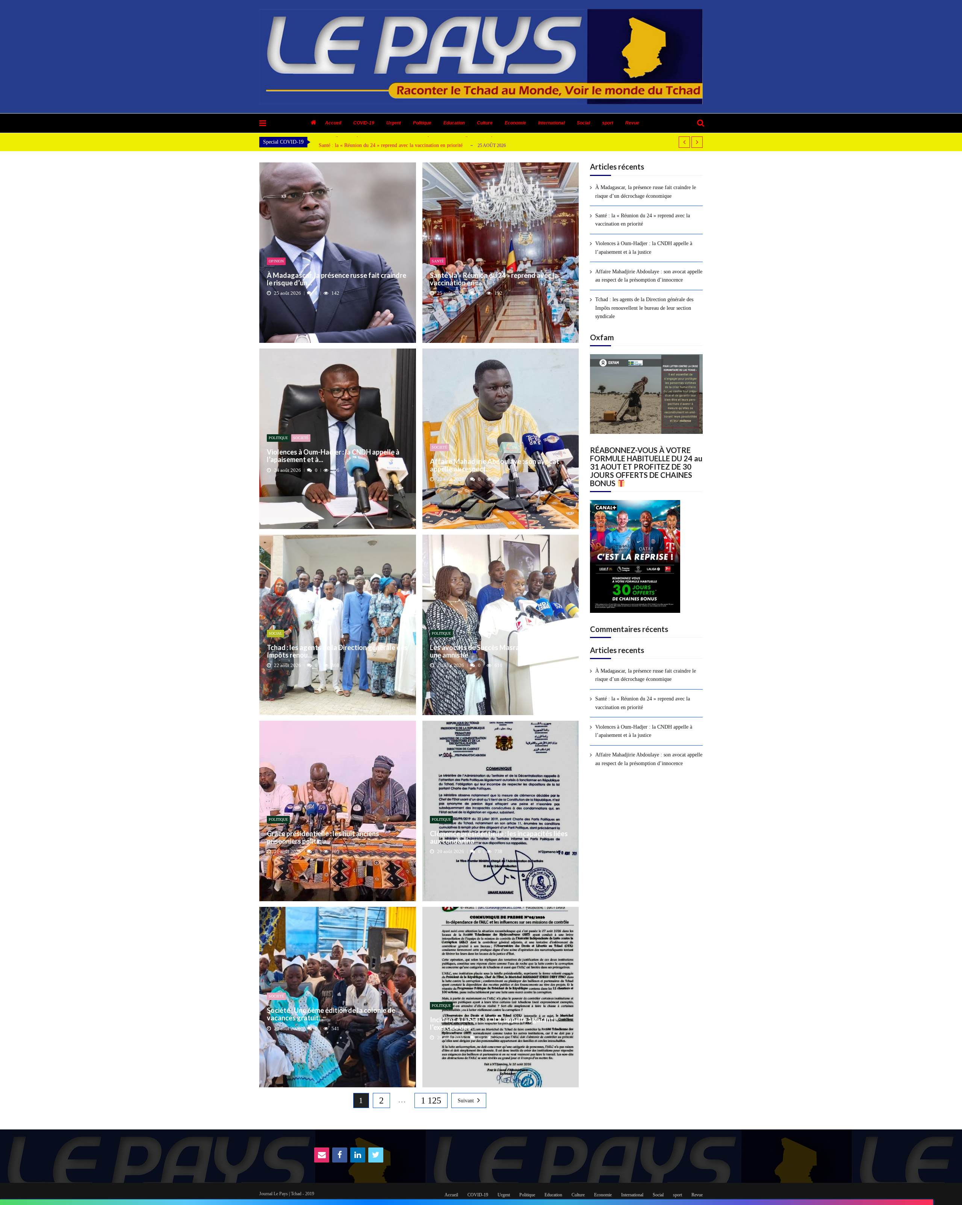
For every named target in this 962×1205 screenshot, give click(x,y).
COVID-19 (363, 123)
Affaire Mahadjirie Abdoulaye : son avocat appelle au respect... (494, 465)
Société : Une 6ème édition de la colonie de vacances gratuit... (331, 1014)
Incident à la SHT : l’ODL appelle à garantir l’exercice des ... (494, 1023)
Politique (422, 123)
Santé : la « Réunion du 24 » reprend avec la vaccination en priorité (391, 145)
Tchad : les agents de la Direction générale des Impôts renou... (337, 651)
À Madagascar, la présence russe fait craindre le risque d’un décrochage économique (645, 192)
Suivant (466, 1100)
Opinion (276, 261)
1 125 (431, 1100)
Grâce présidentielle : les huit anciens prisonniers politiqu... (323, 837)
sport (607, 123)
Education (454, 123)
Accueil (333, 123)
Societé (301, 438)
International (551, 123)
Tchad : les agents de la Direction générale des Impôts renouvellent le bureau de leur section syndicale (644, 308)
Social (583, 123)
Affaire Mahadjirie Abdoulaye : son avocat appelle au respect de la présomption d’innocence (648, 276)
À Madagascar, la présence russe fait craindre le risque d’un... (336, 279)
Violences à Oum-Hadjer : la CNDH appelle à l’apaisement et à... (333, 456)
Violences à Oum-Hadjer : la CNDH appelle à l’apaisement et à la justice (643, 248)
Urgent (393, 123)
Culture (485, 123)
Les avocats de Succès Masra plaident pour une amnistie (495, 651)
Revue (632, 123)
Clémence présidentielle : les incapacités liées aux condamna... (499, 837)
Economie (515, 123)
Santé (438, 261)
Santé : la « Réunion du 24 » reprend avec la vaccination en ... (494, 279)
